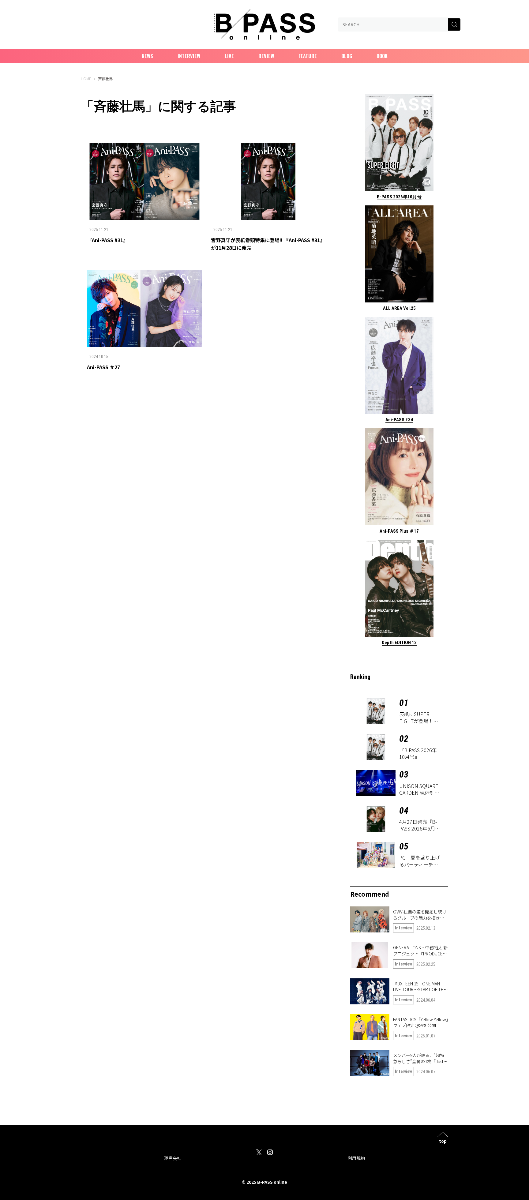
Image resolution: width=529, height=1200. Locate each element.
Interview (189, 56)
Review (266, 56)
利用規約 (356, 1158)
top (443, 1140)
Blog (346, 56)
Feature (307, 56)
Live (229, 56)
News (147, 56)
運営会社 (172, 1158)
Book (382, 56)
